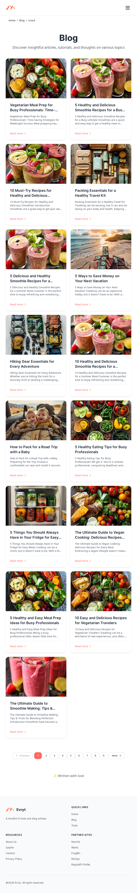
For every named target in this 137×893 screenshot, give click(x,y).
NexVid (75, 841)
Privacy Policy (14, 858)
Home (12, 20)
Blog (22, 20)
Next (114, 755)
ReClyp (75, 858)
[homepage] (12, 8)
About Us (11, 841)
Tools (74, 825)
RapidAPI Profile (80, 864)
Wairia (74, 847)
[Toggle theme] (119, 7)
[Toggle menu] (127, 8)
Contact (10, 853)
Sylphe (10, 847)
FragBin (75, 853)
